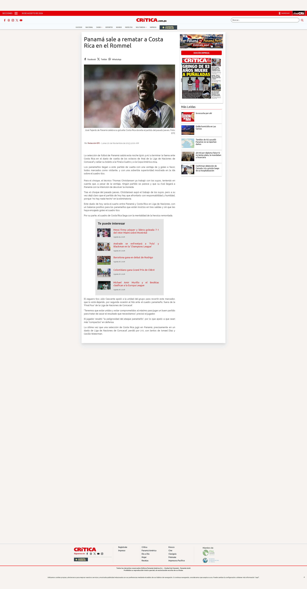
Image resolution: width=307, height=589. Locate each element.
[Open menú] (16, 13)
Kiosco (171, 547)
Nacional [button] (89, 27)
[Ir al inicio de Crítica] (152, 20)
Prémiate (172, 557)
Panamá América (149, 550)
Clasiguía (172, 554)
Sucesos (79, 27)
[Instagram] (13, 20)
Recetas (145, 560)
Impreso (153, 27)
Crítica (144, 547)
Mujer (144, 557)
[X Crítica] (17, 20)
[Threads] (9, 20)
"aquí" (257, 577)
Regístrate (122, 547)
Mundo (119, 27)
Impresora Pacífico (176, 560)
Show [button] (98, 27)
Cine (170, 550)
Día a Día (145, 554)
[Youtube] (21, 20)
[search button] (302, 20)
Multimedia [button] (140, 27)
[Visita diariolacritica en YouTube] (98, 554)
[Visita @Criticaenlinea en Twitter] (91, 554)
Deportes (109, 27)
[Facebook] (5, 20)
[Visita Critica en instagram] (102, 554)
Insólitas (129, 27)
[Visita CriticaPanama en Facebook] (87, 554)
